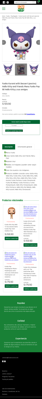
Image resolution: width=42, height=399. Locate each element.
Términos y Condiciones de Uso (11, 391)
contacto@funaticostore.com (10, 358)
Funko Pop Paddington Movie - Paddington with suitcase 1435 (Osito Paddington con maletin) (11, 272)
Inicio (3, 16)
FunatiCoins (31, 114)
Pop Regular (14, 16)
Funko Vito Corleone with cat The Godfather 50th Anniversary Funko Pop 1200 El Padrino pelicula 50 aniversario (30, 273)
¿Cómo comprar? (7, 374)
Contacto (4, 394)
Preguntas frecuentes (8, 377)
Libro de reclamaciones (8, 389)
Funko (8, 16)
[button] (38, 42)
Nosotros (4, 371)
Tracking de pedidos (7, 379)
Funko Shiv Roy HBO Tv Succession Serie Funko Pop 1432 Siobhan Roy (11, 228)
